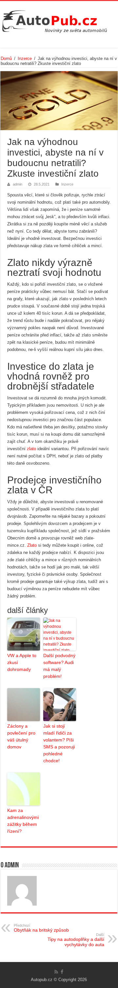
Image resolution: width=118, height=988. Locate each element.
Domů (6, 58)
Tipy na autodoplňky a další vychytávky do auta (76, 940)
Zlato (32, 545)
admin (17, 184)
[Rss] (56, 972)
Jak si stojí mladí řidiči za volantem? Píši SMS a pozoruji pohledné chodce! (59, 743)
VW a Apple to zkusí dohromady (21, 662)
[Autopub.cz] (59, 20)
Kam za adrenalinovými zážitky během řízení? (23, 821)
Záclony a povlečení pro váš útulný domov (21, 736)
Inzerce (25, 58)
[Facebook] (62, 972)
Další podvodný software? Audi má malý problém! (59, 666)
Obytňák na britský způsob (41, 928)
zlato (31, 448)
